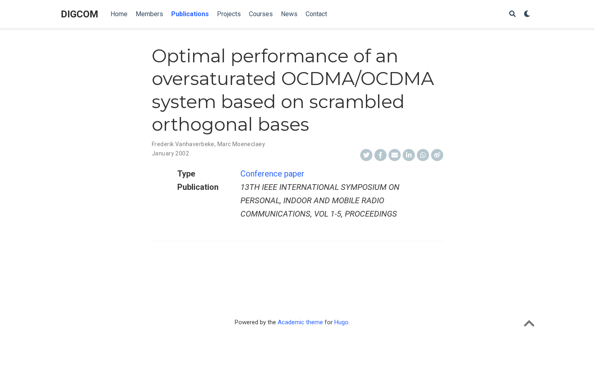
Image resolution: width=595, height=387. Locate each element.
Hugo (341, 322)
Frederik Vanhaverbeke (183, 144)
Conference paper (272, 174)
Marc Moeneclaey (241, 144)
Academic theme (300, 322)
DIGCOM (79, 14)
